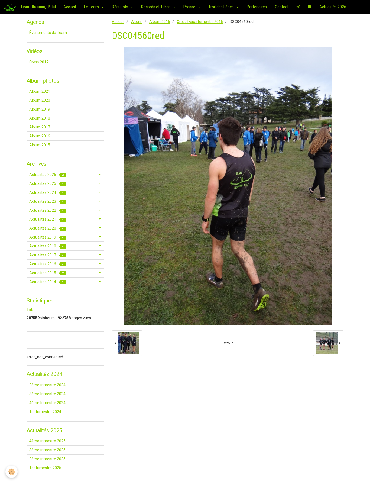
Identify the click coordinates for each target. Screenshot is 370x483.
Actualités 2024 (46, 192)
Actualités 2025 (46, 183)
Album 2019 (39, 109)
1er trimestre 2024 (45, 412)
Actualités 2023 (46, 201)
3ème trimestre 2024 (47, 394)
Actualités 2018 (46, 246)
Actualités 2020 (46, 228)
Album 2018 (39, 118)
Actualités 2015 (46, 273)
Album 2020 (39, 100)
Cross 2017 (38, 62)
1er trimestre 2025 (45, 468)
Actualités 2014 (46, 282)
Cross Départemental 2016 (200, 22)
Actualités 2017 (46, 255)
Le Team (92, 7)
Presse (189, 7)
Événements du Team (48, 32)
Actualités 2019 (46, 237)
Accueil (69, 7)
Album (136, 22)
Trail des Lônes (221, 7)
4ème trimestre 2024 (47, 403)
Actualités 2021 (46, 219)
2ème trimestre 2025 (47, 459)
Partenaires (257, 7)
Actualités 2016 (46, 264)
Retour (228, 343)
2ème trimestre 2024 (47, 385)
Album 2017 (39, 127)
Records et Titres (156, 7)
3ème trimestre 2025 (47, 450)
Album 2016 (159, 22)
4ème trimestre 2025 (47, 441)
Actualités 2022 (46, 210)
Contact (281, 7)
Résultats (120, 7)
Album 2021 (39, 91)
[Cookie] (11, 472)
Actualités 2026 (332, 7)
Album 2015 (39, 145)
